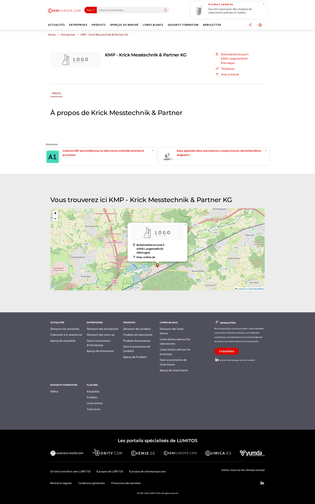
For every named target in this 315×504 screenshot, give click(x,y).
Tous (89, 10)
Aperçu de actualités (63, 340)
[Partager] (250, 25)
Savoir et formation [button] (183, 24)
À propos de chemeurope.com (147, 471)
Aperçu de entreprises (100, 351)
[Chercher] (165, 10)
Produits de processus (136, 340)
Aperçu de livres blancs (174, 370)
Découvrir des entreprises (102, 329)
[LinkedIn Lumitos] (262, 483)
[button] (157, 265)
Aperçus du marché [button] (124, 24)
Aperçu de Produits (135, 357)
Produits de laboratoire (137, 334)
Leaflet (240, 288)
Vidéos (54, 391)
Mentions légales (61, 483)
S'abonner (226, 351)
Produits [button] (99, 24)
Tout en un (93, 409)
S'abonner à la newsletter (66, 334)
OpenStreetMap (256, 288)
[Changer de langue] (260, 25)
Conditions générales (91, 483)
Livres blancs (95, 403)
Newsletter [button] (212, 24)
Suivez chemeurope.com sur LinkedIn (237, 360)
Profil (56, 93)
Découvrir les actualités (64, 329)
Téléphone (227, 68)
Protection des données (126, 483)
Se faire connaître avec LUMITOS (70, 471)
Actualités (93, 391)
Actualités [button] (56, 24)
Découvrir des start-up (100, 334)
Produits (92, 397)
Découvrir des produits (137, 329)
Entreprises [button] (78, 24)
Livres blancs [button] (153, 24)
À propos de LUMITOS (109, 471)
